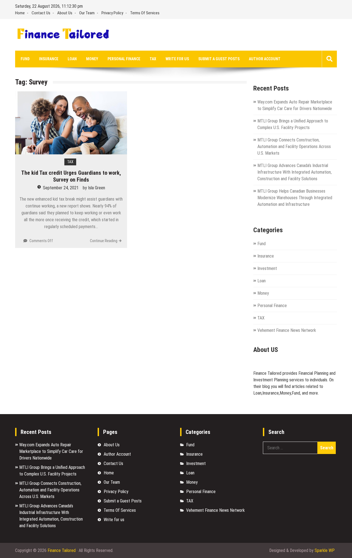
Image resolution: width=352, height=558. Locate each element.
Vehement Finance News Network (286, 330)
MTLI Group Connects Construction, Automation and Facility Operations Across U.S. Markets (294, 146)
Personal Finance (124, 59)
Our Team (87, 12)
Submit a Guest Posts (219, 59)
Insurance (48, 59)
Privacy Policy (112, 12)
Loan (72, 59)
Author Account (264, 59)
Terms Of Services (145, 12)
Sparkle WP (325, 550)
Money (92, 59)
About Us (64, 12)
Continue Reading (103, 241)
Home (20, 12)
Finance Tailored (62, 550)
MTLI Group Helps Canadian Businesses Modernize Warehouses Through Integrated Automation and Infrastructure (294, 197)
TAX (153, 59)
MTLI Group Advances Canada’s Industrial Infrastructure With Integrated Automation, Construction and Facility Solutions (294, 172)
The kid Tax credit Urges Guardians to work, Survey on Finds (71, 176)
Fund (25, 59)
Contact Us (41, 12)
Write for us (177, 59)
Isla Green (96, 187)
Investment (267, 268)
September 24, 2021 (61, 187)
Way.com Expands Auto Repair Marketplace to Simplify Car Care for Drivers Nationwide (51, 451)
